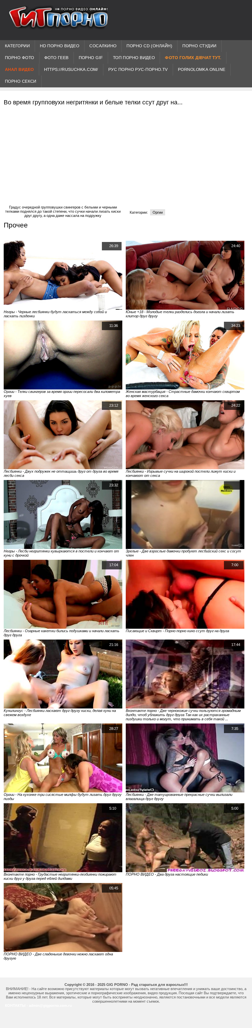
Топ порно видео (134, 57)
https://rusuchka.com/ (71, 69)
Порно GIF (91, 57)
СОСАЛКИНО (102, 46)
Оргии (158, 212)
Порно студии (199, 46)
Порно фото (19, 57)
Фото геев (56, 57)
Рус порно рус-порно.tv (138, 69)
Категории (17, 46)
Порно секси (20, 81)
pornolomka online (201, 69)
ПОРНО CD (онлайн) (149, 46)
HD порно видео (59, 46)
